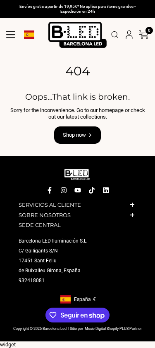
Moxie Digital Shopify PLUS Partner (113, 329)
